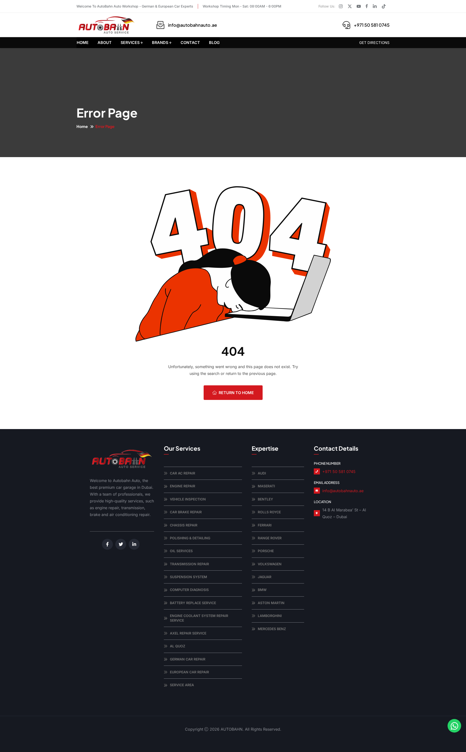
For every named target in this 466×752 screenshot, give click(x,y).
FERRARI (265, 525)
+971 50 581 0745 (372, 25)
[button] (454, 726)
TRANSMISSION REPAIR (189, 564)
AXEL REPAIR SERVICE (188, 633)
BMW (262, 590)
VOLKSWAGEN (270, 564)
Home (83, 42)
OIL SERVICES (181, 551)
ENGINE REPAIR (182, 486)
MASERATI (266, 486)
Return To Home (236, 392)
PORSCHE (266, 551)
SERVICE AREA (182, 685)
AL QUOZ (177, 646)
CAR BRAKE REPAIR (186, 512)
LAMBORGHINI (270, 616)
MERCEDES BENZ (272, 629)
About (105, 42)
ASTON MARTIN (271, 603)
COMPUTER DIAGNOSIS (189, 590)
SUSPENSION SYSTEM (188, 577)
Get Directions (374, 42)
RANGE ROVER (270, 538)
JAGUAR (264, 577)
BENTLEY (265, 499)
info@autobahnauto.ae (192, 25)
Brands (160, 42)
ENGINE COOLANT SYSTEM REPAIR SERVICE (199, 618)
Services (130, 42)
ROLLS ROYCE (269, 512)
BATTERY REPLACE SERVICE (193, 603)
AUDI (262, 473)
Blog (214, 42)
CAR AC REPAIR (182, 473)
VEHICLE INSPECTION (188, 499)
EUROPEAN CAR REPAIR (189, 672)
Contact (190, 42)
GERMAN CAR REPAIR (187, 659)
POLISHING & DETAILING (190, 538)
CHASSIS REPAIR (183, 525)
